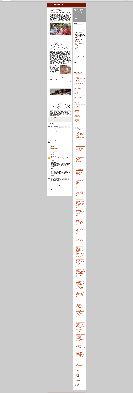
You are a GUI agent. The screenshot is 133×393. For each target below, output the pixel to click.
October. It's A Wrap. (79, 133)
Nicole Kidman (77, 115)
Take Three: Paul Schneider (80, 354)
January (77, 380)
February (77, 379)
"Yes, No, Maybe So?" (78, 98)
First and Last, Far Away (79, 193)
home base (75, 17)
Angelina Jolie (77, 101)
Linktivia (77, 151)
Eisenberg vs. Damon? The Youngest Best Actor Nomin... (80, 284)
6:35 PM (52, 146)
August (77, 371)
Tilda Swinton (77, 121)
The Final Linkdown (78, 139)
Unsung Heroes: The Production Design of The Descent (80, 155)
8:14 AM (52, 175)
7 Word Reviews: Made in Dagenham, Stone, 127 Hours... (79, 187)
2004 (76, 388)
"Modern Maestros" (78, 87)
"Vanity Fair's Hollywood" (78, 97)
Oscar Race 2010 (77, 116)
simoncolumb (53, 140)
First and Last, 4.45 (78, 205)
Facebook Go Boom (79, 365)
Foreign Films (77, 107)
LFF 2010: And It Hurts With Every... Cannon (59, 10)
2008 (76, 383)
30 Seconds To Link (79, 286)
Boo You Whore (78, 220)
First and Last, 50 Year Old (80, 336)
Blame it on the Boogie (79, 307)
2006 (76, 385)
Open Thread (77, 314)
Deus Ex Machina (54, 148)
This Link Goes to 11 (79, 174)
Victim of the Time (54, 12)
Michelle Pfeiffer (77, 112)
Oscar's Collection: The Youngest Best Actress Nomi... (79, 170)
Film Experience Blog (56, 4)
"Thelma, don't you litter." (79, 351)
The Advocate (77, 48)
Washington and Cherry (79, 294)
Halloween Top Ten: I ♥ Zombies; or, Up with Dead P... (80, 142)
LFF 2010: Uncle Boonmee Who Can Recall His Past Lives (80, 253)
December (77, 129)
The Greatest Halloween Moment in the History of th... (80, 137)
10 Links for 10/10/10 (79, 304)
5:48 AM (52, 168)
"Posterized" (77, 89)
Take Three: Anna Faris (79, 192)
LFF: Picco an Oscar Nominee (80, 240)
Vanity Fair (76, 37)
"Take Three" (77, 93)
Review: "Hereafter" (78, 210)
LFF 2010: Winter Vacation (80, 211)
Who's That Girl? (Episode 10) (80, 219)
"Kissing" (76, 84)
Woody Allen (77, 124)
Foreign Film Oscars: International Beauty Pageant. (79, 275)
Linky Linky (77, 182)
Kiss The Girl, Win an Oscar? (80, 150)
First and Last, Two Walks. (80, 259)
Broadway (76, 103)
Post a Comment (51, 189)
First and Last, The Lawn (79, 227)
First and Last (78, 238)
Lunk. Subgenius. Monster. (80, 157)
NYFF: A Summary (78, 345)
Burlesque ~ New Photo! (79, 273)
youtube (82, 17)
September (77, 370)
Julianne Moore (77, 110)
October (77, 132)
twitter (79, 17)
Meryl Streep (77, 111)
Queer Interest (77, 119)
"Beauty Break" (77, 77)
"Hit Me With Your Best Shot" (79, 83)
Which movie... (78, 175)
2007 (76, 384)
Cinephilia (76, 57)
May (76, 375)
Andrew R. (53, 156)
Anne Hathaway (77, 102)
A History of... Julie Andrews (80, 364)
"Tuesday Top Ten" (77, 94)
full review (57, 115)
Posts (76, 25)
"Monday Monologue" (78, 88)
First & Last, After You (79, 291)
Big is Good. (77, 346)
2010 (76, 128)
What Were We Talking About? (80, 347)
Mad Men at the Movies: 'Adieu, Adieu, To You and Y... (80, 232)
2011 (76, 127)
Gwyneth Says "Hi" (78, 260)
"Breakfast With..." (77, 80)
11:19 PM (52, 160)
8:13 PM (52, 154)
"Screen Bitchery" (77, 92)
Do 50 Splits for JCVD (79, 239)
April (76, 376)
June (76, 374)
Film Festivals (77, 106)
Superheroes (77, 120)
